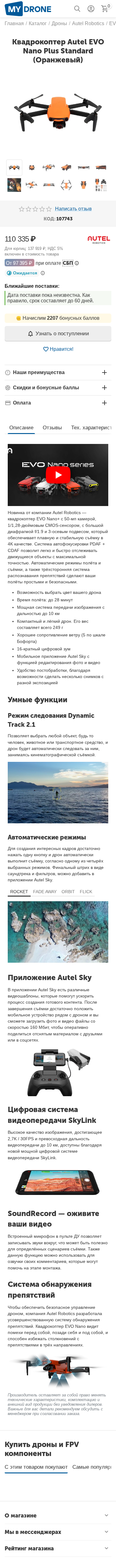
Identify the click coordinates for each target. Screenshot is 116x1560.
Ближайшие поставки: (32, 286)
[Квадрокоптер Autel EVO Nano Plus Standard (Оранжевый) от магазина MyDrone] (58, 112)
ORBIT (68, 891)
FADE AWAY (45, 891)
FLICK (86, 891)
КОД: (49, 219)
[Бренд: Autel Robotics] (99, 239)
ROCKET (19, 891)
